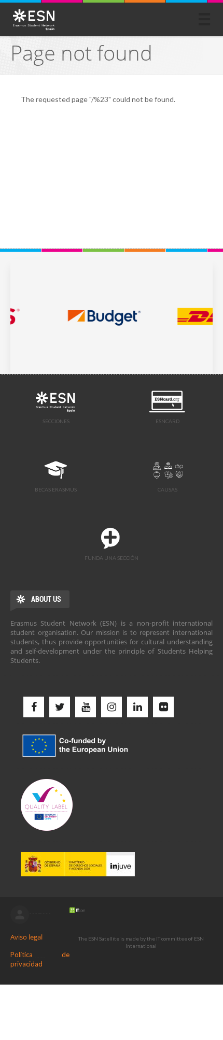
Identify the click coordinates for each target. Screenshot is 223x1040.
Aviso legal (26, 937)
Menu (204, 19)
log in (19, 914)
